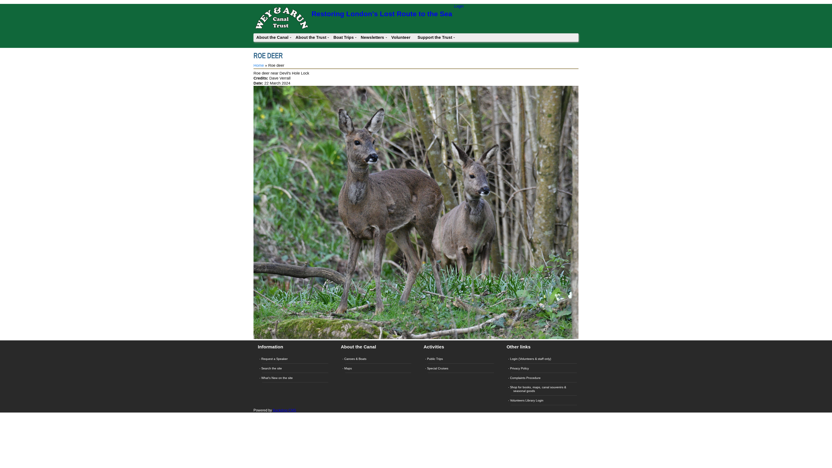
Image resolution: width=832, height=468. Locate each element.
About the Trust (311, 37)
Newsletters (372, 37)
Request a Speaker (275, 359)
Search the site (272, 368)
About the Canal (272, 37)
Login (459, 6)
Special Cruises (438, 368)
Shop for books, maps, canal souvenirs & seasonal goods (538, 389)
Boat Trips (343, 37)
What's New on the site (277, 378)
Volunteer (400, 37)
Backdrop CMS (284, 410)
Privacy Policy (520, 368)
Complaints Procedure (526, 378)
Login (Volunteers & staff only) (531, 359)
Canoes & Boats (355, 359)
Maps (348, 368)
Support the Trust (435, 37)
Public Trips (435, 359)
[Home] (281, 19)
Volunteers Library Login (527, 400)
